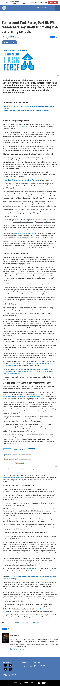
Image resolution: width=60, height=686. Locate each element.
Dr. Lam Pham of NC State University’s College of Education (21, 180)
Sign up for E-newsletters (39, 2)
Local (3, 17)
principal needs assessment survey (14, 477)
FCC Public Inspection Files (39, 666)
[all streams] (57, 8)
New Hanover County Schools (21, 622)
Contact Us (25, 662)
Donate (53, 2)
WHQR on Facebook (27, 666)
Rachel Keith (11, 36)
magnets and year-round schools (23, 222)
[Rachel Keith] (5, 638)
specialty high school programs (45, 222)
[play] (4, 8)
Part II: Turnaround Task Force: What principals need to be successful (26, 111)
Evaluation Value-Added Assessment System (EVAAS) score (21, 396)
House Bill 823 (31, 569)
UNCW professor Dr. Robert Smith (23, 233)
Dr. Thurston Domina (26, 126)
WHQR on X (37, 662)
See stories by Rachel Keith (19, 649)
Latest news (36, 622)
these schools (19, 369)
